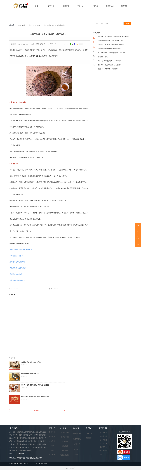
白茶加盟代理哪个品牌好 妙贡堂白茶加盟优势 (111, 53)
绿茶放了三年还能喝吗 (17, 262)
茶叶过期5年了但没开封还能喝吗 (20, 249)
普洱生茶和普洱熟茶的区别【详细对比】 (110, 61)
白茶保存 (37, 25)
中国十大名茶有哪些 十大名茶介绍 (108, 69)
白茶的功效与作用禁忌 (17, 280)
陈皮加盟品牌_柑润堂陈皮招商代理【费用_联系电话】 (114, 36)
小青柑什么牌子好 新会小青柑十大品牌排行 (111, 44)
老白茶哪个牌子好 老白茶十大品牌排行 (109, 65)
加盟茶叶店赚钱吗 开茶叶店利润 (31, 362)
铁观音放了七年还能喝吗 (17, 268)
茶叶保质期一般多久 (16, 256)
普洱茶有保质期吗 (15, 274)
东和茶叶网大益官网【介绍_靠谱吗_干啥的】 (111, 40)
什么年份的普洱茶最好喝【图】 (30, 373)
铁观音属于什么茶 (103, 57)
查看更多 (37, 410)
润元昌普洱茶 (21, 25)
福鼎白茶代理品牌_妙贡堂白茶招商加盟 (109, 49)
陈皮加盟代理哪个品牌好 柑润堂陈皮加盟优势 (35, 396)
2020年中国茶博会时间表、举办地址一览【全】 (35, 385)
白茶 (30, 25)
